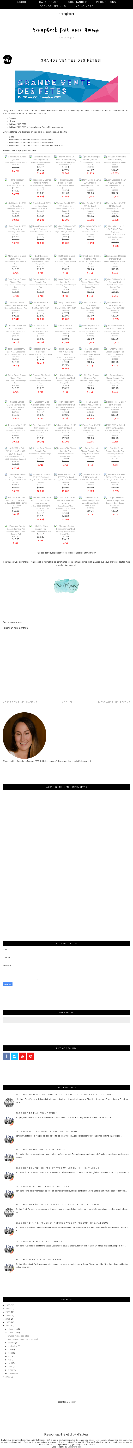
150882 (115, 412)
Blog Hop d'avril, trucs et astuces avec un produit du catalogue (62, 1223)
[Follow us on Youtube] (22, 1056)
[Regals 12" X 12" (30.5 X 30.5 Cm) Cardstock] (65, 355)
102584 (65, 336)
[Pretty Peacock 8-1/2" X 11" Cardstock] (40, 428)
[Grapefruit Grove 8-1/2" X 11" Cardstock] (40, 477)
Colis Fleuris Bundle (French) (15, 162)
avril (10, 1363)
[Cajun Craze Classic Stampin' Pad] (15, 378)
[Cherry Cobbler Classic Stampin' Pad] (115, 352)
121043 (65, 213)
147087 (65, 385)
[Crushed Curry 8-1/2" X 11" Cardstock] (15, 329)
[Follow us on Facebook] (6, 1056)
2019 (8, 1326)
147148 (90, 412)
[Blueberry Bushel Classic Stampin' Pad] (65, 529)
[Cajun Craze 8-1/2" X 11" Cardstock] (90, 305)
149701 (115, 435)
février (10, 1370)
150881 (90, 435)
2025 (8, 1305)
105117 (115, 313)
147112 (16, 266)
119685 (65, 313)
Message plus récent (114, 702)
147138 (65, 536)
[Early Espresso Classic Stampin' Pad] (40, 259)
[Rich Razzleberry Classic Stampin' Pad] (65, 405)
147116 (90, 266)
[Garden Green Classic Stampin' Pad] (115, 378)
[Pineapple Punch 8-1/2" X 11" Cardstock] (65, 477)
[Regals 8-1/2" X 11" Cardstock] (40, 352)
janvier (11, 1373)
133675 (115, 336)
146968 (115, 484)
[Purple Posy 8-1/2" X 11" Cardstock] (90, 428)
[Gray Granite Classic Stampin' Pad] (15, 282)
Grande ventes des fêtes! (18, 1336)
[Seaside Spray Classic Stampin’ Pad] (115, 451)
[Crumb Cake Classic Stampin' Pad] (90, 259)
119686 (115, 190)
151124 (65, 167)
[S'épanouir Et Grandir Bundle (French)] (40, 183)
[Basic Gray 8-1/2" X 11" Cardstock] (15, 229)
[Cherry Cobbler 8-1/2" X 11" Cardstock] (65, 305)
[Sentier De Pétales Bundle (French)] (40, 160)
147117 (115, 266)
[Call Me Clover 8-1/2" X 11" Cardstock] (90, 477)
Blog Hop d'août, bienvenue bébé (38, 1259)
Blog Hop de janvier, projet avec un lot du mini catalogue (57, 1168)
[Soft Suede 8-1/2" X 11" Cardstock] (15, 206)
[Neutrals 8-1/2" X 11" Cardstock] (90, 229)
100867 (65, 237)
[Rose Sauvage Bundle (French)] (65, 183)
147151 (16, 313)
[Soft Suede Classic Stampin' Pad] (65, 259)
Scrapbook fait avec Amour (66, 30)
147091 (65, 412)
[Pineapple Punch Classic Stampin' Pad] (15, 529)
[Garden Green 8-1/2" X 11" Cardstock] (65, 329)
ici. (75, 565)
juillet (10, 1353)
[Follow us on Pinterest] (30, 1056)
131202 (115, 213)
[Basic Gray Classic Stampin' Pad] (65, 282)
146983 (90, 213)
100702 (40, 336)
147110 (115, 289)
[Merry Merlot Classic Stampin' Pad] (15, 259)
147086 (40, 385)
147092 (40, 412)
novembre (12, 1332)
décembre (12, 1329)
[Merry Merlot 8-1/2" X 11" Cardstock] (90, 183)
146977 (90, 237)
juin (9, 1356)
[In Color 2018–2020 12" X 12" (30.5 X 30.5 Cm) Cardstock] (40, 503)
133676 (40, 237)
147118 (16, 289)
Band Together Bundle (15, 185)
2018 (8, 1377)
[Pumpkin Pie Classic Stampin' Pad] (40, 378)
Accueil (23, 2)
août (10, 1349)
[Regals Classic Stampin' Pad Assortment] (90, 405)
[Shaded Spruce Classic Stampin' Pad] (15, 405)
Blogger (72, 1402)
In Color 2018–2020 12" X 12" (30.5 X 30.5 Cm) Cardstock (40, 508)
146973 (16, 508)
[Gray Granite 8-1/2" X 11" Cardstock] (90, 206)
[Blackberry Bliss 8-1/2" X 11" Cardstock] (115, 329)
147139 (40, 534)
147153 (65, 513)
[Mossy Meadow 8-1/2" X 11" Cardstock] (40, 229)
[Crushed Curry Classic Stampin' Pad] (65, 378)
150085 (115, 458)
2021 (8, 1319)
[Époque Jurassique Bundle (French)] (90, 160)
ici (68, 562)
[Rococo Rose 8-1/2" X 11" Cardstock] (115, 405)
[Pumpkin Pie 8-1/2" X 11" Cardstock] (115, 305)
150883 (65, 435)
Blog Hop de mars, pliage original (40, 1241)
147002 (65, 362)
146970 (16, 484)
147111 (90, 289)
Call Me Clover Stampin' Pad (40, 531)
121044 (16, 237)
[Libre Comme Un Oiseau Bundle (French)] (65, 160)
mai (9, 1360)
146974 (40, 513)
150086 (65, 458)
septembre (12, 1346)
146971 (65, 484)
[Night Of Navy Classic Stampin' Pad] (115, 282)
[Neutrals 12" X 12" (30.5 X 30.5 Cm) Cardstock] (115, 232)
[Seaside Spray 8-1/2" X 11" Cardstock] (65, 428)
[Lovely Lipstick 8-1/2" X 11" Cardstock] (15, 477)
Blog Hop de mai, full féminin (37, 1113)
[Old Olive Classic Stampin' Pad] (90, 378)
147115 (65, 266)
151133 (40, 167)
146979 (90, 190)
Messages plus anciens (20, 702)
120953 (40, 213)
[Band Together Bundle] (15, 183)
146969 (90, 484)
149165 (65, 289)
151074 (65, 190)
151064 (115, 167)
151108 (16, 164)
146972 (40, 484)
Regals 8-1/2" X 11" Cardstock (40, 354)
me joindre (84, 6)
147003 (115, 239)
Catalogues (49, 2)
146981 (90, 336)
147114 (40, 266)
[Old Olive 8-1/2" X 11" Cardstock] (40, 329)
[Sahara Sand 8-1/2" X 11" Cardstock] (65, 206)
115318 (16, 213)
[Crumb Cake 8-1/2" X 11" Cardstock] (40, 206)
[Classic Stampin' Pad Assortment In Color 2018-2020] (65, 503)
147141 (16, 536)
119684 (90, 313)
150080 (40, 458)
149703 (16, 461)
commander (77, 2)
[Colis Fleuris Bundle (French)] (15, 160)
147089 (115, 385)
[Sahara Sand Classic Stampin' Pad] (115, 259)
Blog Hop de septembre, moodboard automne (47, 1131)
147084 (90, 359)
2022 (8, 1315)
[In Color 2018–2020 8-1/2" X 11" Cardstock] (15, 500)
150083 (90, 458)
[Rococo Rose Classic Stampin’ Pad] (40, 451)
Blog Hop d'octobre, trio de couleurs (42, 1186)
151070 (40, 190)
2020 (8, 1322)
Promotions (106, 2)
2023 (8, 1312)
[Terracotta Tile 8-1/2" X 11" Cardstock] (15, 428)
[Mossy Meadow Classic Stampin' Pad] (90, 282)
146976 (40, 357)
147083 (115, 359)
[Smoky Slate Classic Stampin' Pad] (40, 282)
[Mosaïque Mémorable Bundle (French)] (115, 160)
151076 (16, 188)
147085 (16, 385)
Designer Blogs (74, 1447)
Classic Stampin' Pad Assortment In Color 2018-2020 (65, 508)
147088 (16, 412)
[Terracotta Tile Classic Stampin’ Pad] (65, 451)
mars (10, 1366)
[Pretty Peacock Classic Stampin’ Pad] (90, 451)
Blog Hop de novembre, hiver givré (40, 1150)
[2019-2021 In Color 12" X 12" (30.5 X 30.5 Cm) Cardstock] (15, 454)
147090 (90, 385)
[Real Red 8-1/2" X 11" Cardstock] (40, 305)
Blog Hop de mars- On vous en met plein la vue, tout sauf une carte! (65, 1095)
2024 (8, 1309)
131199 (16, 336)
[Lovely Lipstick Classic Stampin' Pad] (90, 500)
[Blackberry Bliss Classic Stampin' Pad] (40, 405)
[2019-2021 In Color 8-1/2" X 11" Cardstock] (115, 428)
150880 (40, 435)
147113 (40, 289)
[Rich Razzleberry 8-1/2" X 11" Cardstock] (15, 352)
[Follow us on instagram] (14, 1056)
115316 (16, 359)
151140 (90, 167)
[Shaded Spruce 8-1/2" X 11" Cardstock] (90, 329)
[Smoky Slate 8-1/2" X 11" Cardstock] (115, 206)
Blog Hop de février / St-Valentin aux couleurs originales (58, 1205)
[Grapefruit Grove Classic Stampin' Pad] (115, 500)
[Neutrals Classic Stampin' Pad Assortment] (15, 305)
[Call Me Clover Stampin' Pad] (40, 529)
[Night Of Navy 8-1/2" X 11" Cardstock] (65, 229)
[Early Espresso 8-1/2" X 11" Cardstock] (115, 183)
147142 (115, 508)
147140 (90, 508)
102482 (40, 313)
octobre (11, 1343)
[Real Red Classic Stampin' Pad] (90, 352)
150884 (16, 435)
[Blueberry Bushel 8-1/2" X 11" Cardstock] (115, 477)
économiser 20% (53, 6)
